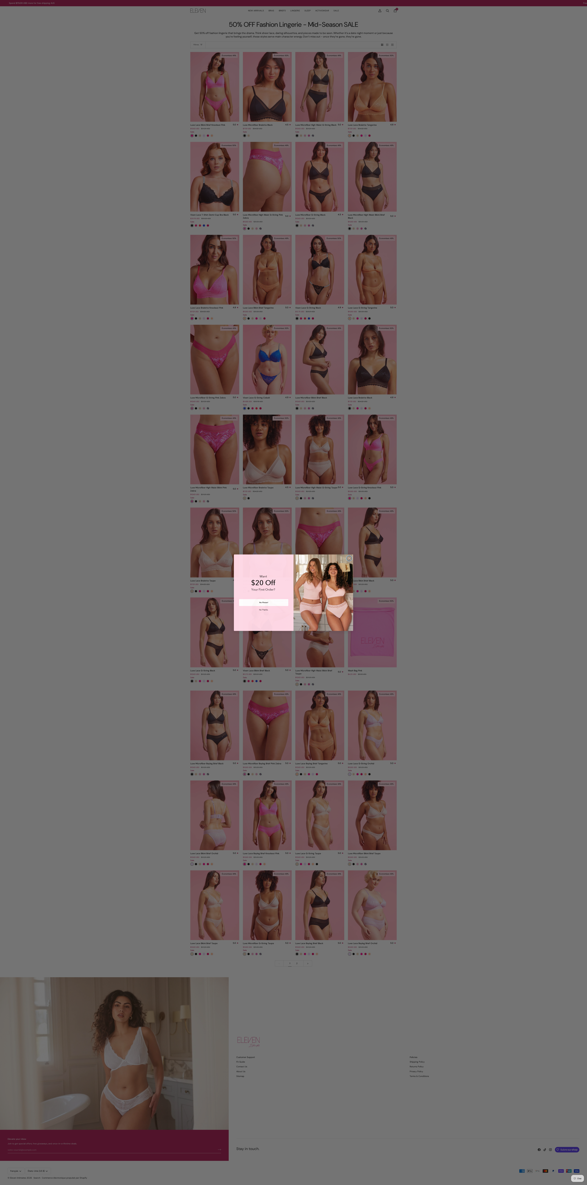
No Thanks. (263, 610)
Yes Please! (263, 602)
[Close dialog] (349, 558)
